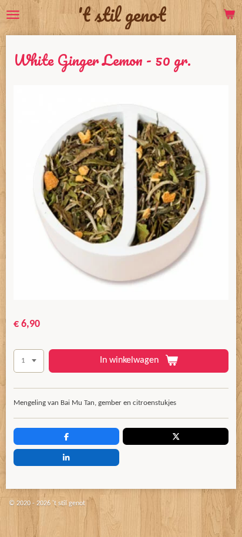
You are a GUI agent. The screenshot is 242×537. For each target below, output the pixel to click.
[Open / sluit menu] (13, 14)
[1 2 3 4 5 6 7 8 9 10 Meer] (29, 361)
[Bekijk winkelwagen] (229, 14)
